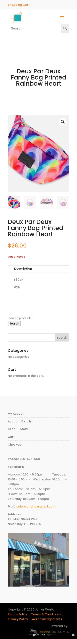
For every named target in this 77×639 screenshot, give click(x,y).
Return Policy (17, 614)
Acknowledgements (47, 619)
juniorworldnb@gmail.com (35, 506)
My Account (16, 414)
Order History (18, 429)
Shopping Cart (19, 5)
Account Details (20, 421)
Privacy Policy (18, 619)
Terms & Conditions (46, 614)
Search (14, 324)
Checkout (15, 445)
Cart (11, 437)
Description (23, 269)
